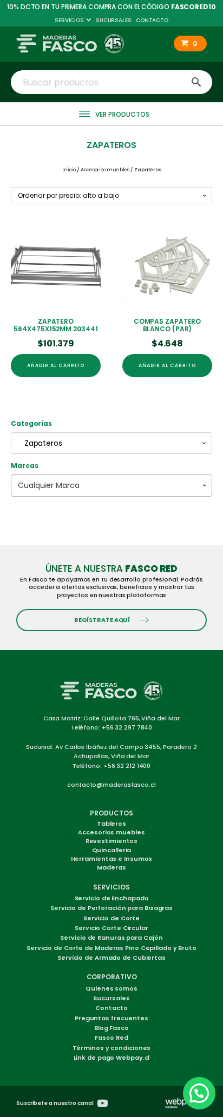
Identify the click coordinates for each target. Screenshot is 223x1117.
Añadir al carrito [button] (55, 365)
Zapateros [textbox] (40, 443)
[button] (190, 43)
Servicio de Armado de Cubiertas (111, 957)
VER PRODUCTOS (122, 114)
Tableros (111, 823)
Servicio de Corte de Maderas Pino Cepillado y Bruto (111, 948)
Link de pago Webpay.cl (112, 1057)
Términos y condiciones (112, 1048)
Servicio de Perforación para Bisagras (111, 908)
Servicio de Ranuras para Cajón (111, 937)
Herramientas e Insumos (112, 858)
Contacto (152, 20)
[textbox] (111, 485)
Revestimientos (112, 841)
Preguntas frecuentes (111, 1018)
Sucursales (114, 20)
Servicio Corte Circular (111, 928)
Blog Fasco (111, 1028)
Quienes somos (111, 988)
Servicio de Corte (111, 918)
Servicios (69, 20)
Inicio (69, 169)
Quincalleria (112, 850)
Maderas (111, 867)
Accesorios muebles (105, 169)
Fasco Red (111, 1037)
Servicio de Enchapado (112, 898)
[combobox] (111, 443)
